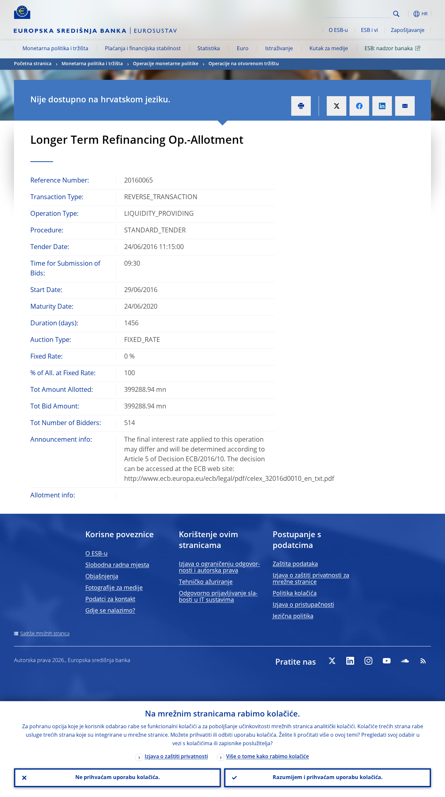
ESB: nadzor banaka (389, 49)
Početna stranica (32, 64)
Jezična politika (293, 616)
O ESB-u (338, 30)
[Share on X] (336, 106)
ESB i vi (369, 30)
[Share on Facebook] (359, 106)
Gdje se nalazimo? (110, 611)
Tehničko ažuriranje (206, 582)
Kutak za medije (328, 49)
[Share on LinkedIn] (382, 106)
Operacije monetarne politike (165, 64)
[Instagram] (368, 661)
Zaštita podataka (295, 564)
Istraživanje (279, 49)
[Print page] (301, 106)
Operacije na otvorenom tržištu (243, 64)
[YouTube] (387, 661)
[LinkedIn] (350, 661)
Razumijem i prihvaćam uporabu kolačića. (328, 777)
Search (396, 14)
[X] (332, 661)
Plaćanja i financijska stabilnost (143, 49)
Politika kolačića (295, 594)
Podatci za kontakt (110, 599)
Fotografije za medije (114, 588)
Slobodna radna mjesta (117, 565)
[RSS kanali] (423, 661)
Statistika (208, 49)
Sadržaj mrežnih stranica (44, 633)
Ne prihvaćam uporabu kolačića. (117, 777)
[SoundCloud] (405, 661)
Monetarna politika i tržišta (55, 49)
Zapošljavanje (407, 30)
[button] (408, 13)
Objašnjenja (101, 577)
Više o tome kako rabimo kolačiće (267, 757)
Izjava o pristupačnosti (303, 605)
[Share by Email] (405, 106)
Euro (243, 49)
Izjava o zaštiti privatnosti (176, 757)
